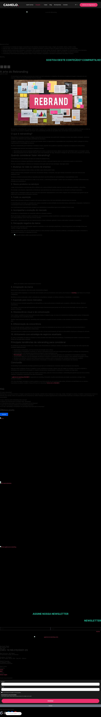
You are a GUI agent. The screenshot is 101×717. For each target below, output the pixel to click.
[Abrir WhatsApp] (98, 713)
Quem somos (29, 4)
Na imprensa (57, 4)
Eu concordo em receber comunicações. (11, 692)
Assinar (50, 701)
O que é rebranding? (6, 392)
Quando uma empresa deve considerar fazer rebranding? (16, 401)
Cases (45, 4)
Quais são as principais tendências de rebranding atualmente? (17, 404)
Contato (65, 4)
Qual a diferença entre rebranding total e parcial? (14, 400)
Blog (50, 4)
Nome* (2, 681)
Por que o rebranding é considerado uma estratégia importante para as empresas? (22, 406)
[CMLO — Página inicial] (11, 5)
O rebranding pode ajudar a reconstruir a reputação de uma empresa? (19, 403)
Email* (2, 687)
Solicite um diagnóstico (88, 5)
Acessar (4, 414)
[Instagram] (5, 713)
